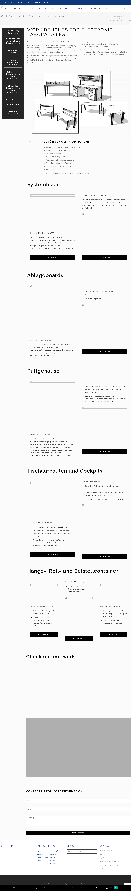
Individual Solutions (13, 113)
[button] (28, 689)
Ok (116, 888)
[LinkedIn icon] (129, 2)
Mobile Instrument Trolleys (13, 62)
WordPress (86, 884)
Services (52, 857)
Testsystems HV (40, 854)
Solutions (53, 854)
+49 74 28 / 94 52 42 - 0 (23, 2)
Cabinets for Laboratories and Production (13, 75)
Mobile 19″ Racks (13, 52)
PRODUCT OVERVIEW (120, 16)
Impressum (53, 863)
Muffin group (58, 884)
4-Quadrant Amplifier (41, 857)
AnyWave (38, 860)
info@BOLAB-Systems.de (41, 2)
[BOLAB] (11, 8)
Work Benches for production (13, 102)
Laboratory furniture (121, 18)
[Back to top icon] (65, 879)
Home (108, 16)
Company (53, 860)
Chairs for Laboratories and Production (13, 89)
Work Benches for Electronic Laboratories (118, 20)
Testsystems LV (39, 851)
